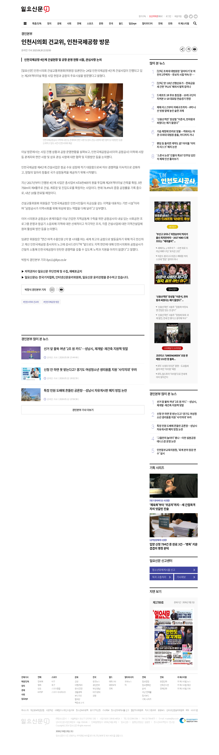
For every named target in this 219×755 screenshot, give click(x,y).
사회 (23, 694)
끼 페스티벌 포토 (184, 688)
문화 (76, 677)
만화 (162, 677)
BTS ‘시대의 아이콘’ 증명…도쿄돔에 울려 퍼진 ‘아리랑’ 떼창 (172, 367)
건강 (76, 681)
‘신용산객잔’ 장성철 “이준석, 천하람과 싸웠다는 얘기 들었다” (176, 120)
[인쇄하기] (194, 49)
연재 (144, 677)
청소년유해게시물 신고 (163, 570)
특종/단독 (25, 681)
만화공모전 (164, 684)
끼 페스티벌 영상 (184, 684)
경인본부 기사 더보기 (82, 410)
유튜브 (196, 16)
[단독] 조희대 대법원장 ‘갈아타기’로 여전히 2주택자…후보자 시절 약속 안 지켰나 (176, 72)
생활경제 (78, 692)
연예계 (40, 681)
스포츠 (54, 677)
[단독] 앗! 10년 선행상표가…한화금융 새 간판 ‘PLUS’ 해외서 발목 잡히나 (176, 84)
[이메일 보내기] (52, 289)
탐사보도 (145, 695)
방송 (39, 688)
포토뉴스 (128, 681)
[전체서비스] (25, 23)
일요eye (24, 698)
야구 (53, 681)
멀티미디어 (129, 677)
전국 (94, 677)
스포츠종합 (55, 688)
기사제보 (181, 577)
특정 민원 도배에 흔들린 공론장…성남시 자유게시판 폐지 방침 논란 (85, 390)
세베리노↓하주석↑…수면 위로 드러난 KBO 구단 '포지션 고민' (172, 249)
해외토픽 (112, 684)
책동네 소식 (79, 702)
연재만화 (163, 688)
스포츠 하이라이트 (58, 692)
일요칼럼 (145, 681)
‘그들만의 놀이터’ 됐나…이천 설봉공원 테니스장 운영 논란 (176, 439)
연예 (39, 677)
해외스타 (112, 681)
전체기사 (24, 677)
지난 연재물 (146, 692)
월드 (110, 677)
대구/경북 (96, 692)
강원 (94, 695)
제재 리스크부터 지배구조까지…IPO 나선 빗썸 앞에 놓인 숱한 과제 (176, 108)
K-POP (40, 692)
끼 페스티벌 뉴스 (184, 681)
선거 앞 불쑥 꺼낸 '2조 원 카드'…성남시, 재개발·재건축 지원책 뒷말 (86, 348)
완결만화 (163, 681)
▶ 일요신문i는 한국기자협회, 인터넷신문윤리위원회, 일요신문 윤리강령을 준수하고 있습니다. (75, 277)
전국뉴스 (96, 681)
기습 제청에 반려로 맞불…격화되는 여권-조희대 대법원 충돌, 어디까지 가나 (176, 132)
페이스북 (186, 16)
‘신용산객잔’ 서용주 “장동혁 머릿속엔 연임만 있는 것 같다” (172, 308)
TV (125, 684)
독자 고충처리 (159, 577)
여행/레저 (78, 684)
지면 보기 (155, 591)
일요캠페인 (146, 684)
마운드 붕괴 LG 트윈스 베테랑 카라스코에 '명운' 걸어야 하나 (172, 257)
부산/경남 (96, 688)
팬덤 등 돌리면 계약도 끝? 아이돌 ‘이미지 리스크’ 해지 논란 (176, 145)
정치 (23, 685)
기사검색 (194, 23)
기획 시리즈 (157, 467)
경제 (23, 690)
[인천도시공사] (174, 190)
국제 (110, 688)
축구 (53, 684)
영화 (39, 684)
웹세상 (77, 699)
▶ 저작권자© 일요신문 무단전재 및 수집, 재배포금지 (51, 271)
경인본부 (26, 33)
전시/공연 (78, 688)
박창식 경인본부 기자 (35, 289)
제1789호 (158, 602)
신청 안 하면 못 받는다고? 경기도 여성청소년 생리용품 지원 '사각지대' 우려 (90, 369)
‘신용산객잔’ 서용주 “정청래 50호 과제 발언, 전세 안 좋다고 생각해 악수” (172, 316)
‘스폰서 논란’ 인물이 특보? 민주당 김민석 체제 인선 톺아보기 (176, 157)
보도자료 (78, 695)
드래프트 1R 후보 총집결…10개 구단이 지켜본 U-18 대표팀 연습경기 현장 (176, 96)
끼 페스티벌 (182, 677)
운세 (144, 688)
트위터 (191, 16)
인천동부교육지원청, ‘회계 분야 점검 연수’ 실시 (176, 451)
